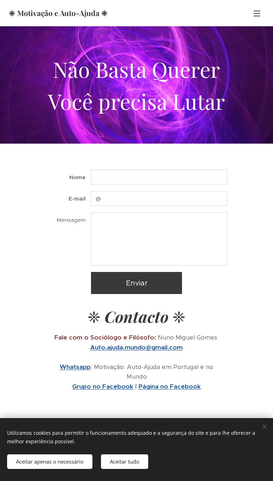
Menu (257, 13)
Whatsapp (75, 367)
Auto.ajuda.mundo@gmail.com (136, 347)
